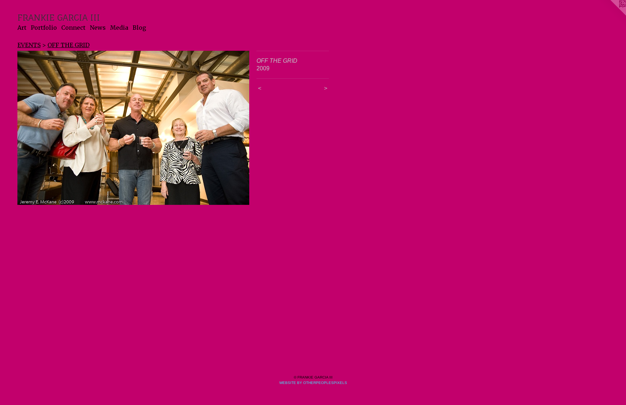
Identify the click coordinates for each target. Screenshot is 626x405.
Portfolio (44, 27)
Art (21, 27)
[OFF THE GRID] (133, 128)
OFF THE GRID (68, 45)
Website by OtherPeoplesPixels (313, 383)
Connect (73, 27)
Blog (139, 27)
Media (119, 27)
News (98, 27)
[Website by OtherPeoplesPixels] (611, 14)
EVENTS (29, 45)
